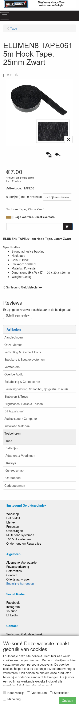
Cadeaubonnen (14, 485)
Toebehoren (12, 433)
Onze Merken (13, 345)
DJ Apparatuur (14, 411)
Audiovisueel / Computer (20, 418)
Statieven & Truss (16, 396)
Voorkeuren (39, 693)
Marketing (14, 699)
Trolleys (10, 463)
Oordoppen (13, 478)
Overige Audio (13, 374)
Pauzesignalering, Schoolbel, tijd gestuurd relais (36, 389)
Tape (8, 441)
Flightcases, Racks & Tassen (23, 404)
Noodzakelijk (15, 693)
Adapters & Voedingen (20, 455)
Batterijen (11, 448)
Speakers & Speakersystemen (24, 359)
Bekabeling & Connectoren (22, 381)
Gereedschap (14, 470)
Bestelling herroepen (20, 583)
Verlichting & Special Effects (22, 352)
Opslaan (67, 700)
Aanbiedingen (13, 337)
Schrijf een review (57, 197)
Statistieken (61, 693)
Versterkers (12, 367)
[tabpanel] (49, 155)
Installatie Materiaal (17, 426)
